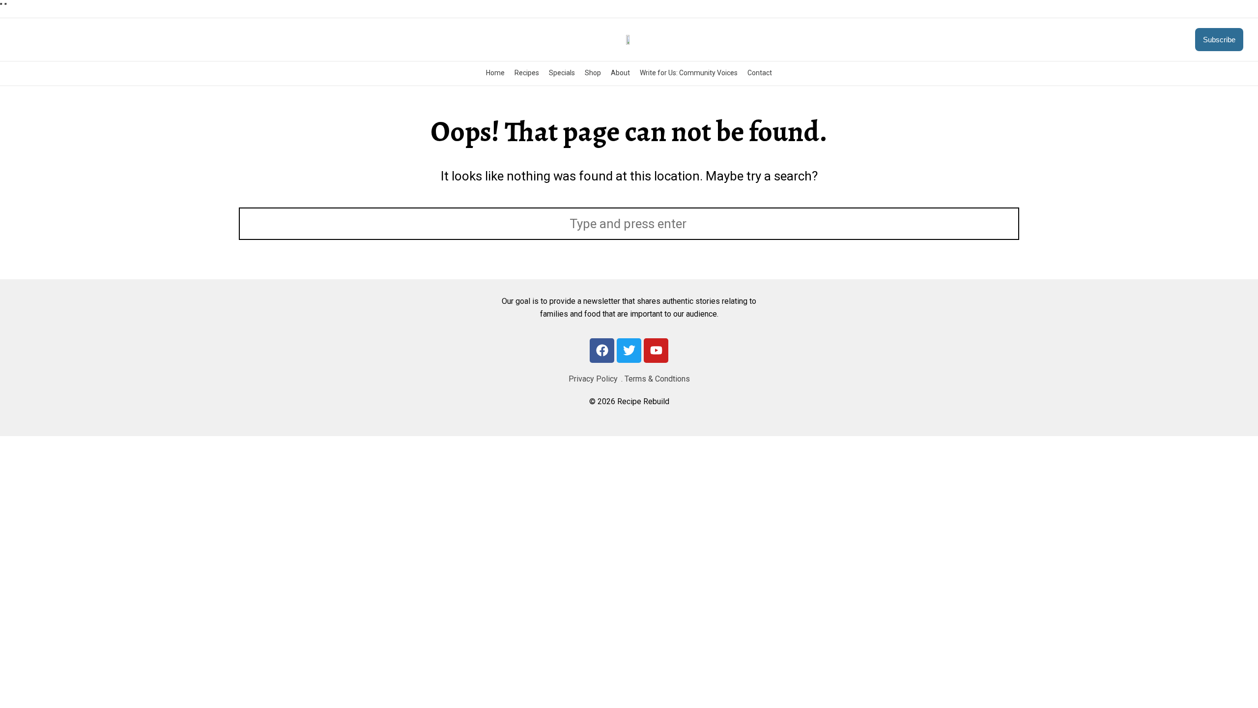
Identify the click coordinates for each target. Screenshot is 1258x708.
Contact (759, 73)
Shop (593, 73)
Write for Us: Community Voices (689, 73)
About (620, 73)
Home (495, 73)
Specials (562, 73)
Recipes (527, 73)
